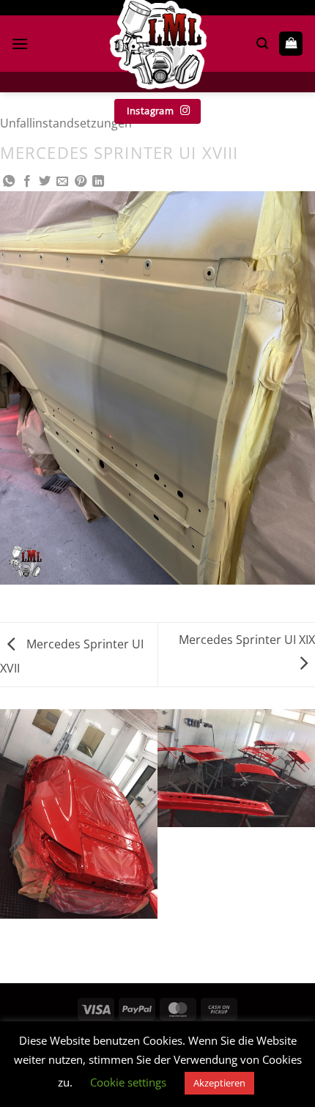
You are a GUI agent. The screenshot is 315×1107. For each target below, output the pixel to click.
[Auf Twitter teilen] (45, 181)
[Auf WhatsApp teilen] (9, 181)
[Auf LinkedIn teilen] (98, 181)
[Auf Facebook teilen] (27, 181)
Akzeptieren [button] (219, 1082)
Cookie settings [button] (128, 1082)
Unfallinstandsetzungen (66, 123)
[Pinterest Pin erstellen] (80, 181)
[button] (20, 44)
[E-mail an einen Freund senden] (62, 181)
